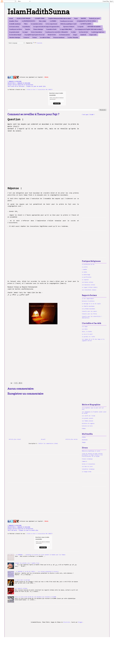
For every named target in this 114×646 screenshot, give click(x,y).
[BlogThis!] (16, 383)
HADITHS (83, 18)
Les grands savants (14, 32)
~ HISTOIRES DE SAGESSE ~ (94, 26)
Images (75, 34)
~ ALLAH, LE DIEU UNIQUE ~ (23, 18)
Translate (39, 43)
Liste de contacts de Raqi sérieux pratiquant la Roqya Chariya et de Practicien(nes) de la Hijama (92, 455)
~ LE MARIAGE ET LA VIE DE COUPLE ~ (86, 21)
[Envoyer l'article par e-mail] (11, 383)
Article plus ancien (71, 439)
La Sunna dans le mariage (22, 580)
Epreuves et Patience (68, 26)
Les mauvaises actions (36, 24)
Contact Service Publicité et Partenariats (20, 84)
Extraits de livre (52, 34)
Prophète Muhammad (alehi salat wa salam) (59, 18)
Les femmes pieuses (64, 34)
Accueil (11, 18)
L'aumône (27, 29)
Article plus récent (15, 439)
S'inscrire (57, 103)
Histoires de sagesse (88, 423)
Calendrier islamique (14, 37)
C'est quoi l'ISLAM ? (88, 114)
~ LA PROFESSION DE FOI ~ (28, 21)
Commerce (26, 37)
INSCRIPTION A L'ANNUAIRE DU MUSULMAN (19, 83)
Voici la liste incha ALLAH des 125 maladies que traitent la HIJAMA (35, 597)
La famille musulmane (15, 24)
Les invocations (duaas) (15, 34)
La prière (85, 267)
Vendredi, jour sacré (94, 18)
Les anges (25, 32)
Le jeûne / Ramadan (73, 37)
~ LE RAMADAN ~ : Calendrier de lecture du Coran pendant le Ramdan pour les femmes (40, 554)
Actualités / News (13, 21)
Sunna (76, 18)
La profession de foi (88, 264)
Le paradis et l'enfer (51, 29)
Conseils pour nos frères (15, 29)
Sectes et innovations (36, 32)
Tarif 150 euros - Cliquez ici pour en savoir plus (23, 530)
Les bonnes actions (14, 26)
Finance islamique (38, 29)
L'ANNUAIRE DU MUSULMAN (14, 81)
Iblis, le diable (42, 21)
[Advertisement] (51, 58)
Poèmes (35, 37)
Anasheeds (83, 34)
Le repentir (80, 26)
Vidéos (26, 24)
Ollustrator (66, 622)
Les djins (73, 32)
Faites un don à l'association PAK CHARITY (39, 89)
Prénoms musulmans (58, 37)
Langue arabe (93, 34)
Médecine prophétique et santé (68, 24)
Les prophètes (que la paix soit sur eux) (34, 34)
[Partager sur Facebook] (20, 383)
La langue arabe (86, 471)
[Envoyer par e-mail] (15, 383)
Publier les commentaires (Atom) (48, 443)
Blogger (80, 622)
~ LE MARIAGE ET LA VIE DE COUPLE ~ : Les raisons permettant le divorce (37, 571)
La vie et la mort (87, 334)
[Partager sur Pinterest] (21, 383)
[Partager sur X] (18, 383)
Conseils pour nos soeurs (66, 21)
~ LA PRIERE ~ (53, 21)
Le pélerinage (86, 274)
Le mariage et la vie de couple (91, 303)
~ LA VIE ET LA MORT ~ (86, 24)
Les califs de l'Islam (45, 37)
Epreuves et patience (88, 301)
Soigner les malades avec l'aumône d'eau (27, 563)
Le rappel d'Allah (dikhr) (66, 29)
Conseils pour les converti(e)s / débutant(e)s (56, 32)
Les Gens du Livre (83, 32)
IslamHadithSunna (39, 11)
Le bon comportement (51, 24)
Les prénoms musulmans (88, 308)
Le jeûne (84, 272)
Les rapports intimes (21, 588)
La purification (26, 26)
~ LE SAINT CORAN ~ (39, 18)
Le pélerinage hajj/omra (97, 32)
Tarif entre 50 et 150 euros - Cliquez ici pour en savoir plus (27, 86)
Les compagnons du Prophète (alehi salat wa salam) (88, 29)
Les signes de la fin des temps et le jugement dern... (46, 26)
